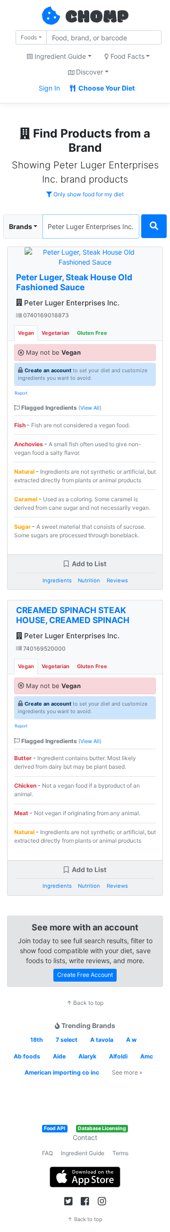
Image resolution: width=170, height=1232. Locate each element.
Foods (29, 37)
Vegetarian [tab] (55, 333)
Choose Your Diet (106, 88)
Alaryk (87, 1056)
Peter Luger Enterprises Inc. (70, 302)
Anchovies (28, 444)
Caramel (25, 499)
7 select (66, 1039)
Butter (23, 758)
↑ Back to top (85, 1002)
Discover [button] (88, 72)
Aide (59, 1056)
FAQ (47, 1153)
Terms (120, 1153)
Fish (20, 425)
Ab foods (27, 1056)
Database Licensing (102, 1128)
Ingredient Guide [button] (59, 56)
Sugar (22, 526)
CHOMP (96, 17)
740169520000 (44, 648)
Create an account (48, 370)
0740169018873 (45, 315)
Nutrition (89, 580)
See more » (127, 1072)
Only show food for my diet (88, 194)
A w (131, 1039)
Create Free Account (85, 974)
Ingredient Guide (82, 1153)
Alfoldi (118, 1056)
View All (90, 408)
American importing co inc (62, 1072)
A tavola (101, 1039)
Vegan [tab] (26, 333)
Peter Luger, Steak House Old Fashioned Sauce (74, 282)
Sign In (49, 88)
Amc (146, 1056)
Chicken (25, 785)
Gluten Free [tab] (92, 333)
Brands (20, 226)
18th (36, 1039)
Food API (54, 1128)
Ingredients (57, 580)
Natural (24, 471)
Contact (85, 1137)
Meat (21, 813)
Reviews (117, 580)
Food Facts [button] (126, 56)
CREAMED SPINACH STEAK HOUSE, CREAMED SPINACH (72, 615)
